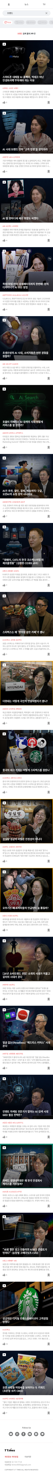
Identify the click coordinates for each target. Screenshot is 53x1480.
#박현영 (19, 847)
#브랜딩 (19, 640)
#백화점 (19, 709)
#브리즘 (5, 1192)
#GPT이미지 (7, 295)
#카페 (13, 640)
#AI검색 (5, 433)
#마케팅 (15, 226)
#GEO (5, 1123)
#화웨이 (10, 571)
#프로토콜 (16, 502)
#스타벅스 (6, 640)
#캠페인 (10, 1261)
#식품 (9, 916)
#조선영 (25, 295)
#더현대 (12, 709)
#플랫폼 (12, 1054)
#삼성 (11, 88)
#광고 (5, 1261)
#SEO (10, 1123)
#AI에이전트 (7, 502)
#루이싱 (14, 778)
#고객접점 (16, 157)
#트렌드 (15, 916)
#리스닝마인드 (18, 1123)
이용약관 (28, 1456)
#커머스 (12, 433)
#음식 (5, 916)
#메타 (16, 88)
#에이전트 (19, 1054)
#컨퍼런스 (19, 433)
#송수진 (9, 364)
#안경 (19, 1192)
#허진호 (5, 1054)
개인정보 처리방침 (11, 1456)
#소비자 (15, 364)
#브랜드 (9, 226)
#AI (10, 157)
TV (44, 4)
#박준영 (5, 157)
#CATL (16, 571)
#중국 (5, 571)
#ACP (22, 502)
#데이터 (5, 709)
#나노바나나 (17, 295)
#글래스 (5, 88)
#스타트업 (13, 1192)
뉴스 (26, 4)
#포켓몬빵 (19, 1399)
